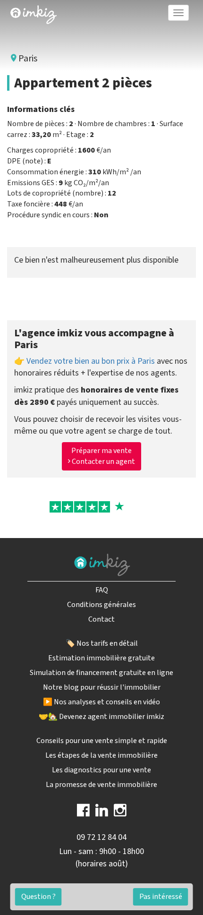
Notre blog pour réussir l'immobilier (102, 687)
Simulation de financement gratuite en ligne (101, 672)
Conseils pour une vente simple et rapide (101, 740)
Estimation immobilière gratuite (101, 658)
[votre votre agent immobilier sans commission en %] (33, 13)
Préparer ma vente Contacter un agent (102, 456)
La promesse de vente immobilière (101, 784)
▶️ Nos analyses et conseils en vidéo (101, 702)
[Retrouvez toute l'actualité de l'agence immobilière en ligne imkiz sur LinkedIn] (101, 813)
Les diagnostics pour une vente (101, 770)
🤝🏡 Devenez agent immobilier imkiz (101, 716)
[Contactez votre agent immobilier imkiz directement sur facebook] (83, 813)
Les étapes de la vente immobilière (101, 755)
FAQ (101, 590)
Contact (101, 619)
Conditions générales (101, 604)
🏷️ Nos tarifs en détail (102, 643)
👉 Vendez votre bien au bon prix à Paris (84, 361)
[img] (33, 14)
